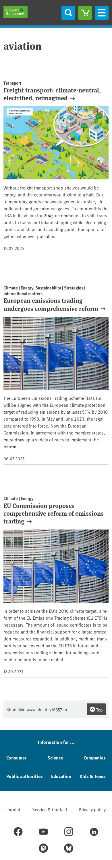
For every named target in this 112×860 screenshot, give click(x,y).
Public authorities (24, 776)
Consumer (16, 757)
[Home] (15, 12)
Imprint (13, 809)
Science (55, 757)
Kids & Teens (93, 776)
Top (99, 710)
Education (61, 776)
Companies (95, 757)
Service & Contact (49, 809)
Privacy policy (92, 809)
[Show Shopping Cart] (85, 13)
